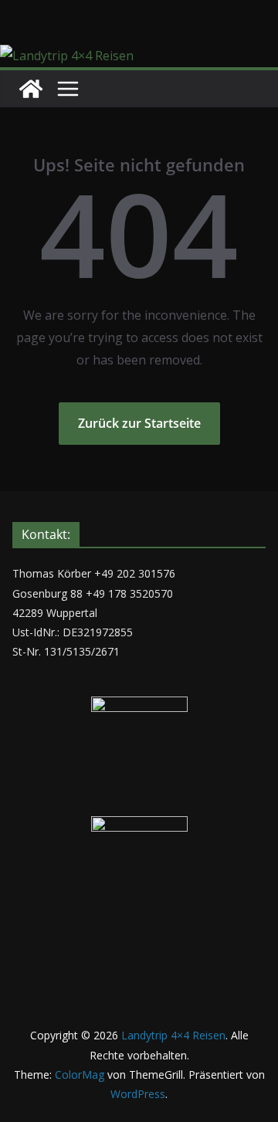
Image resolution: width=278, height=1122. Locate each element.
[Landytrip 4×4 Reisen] (67, 55)
